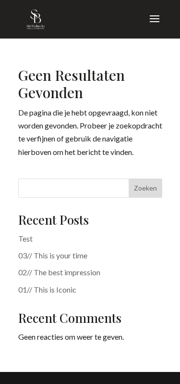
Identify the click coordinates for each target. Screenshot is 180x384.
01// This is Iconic (47, 289)
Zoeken (145, 188)
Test (25, 238)
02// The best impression (59, 272)
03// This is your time (52, 255)
